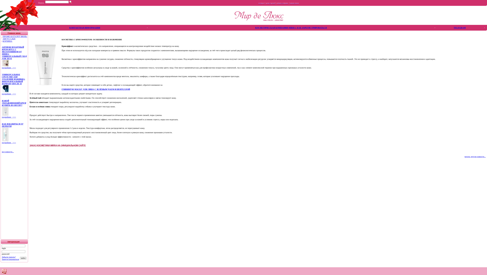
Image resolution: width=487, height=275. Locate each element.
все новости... (8, 152)
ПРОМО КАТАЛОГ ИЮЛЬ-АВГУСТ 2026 (15, 37)
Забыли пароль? (9, 257)
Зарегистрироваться (10, 259)
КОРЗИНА (7, 41)
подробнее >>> (9, 68)
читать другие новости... (475, 157)
